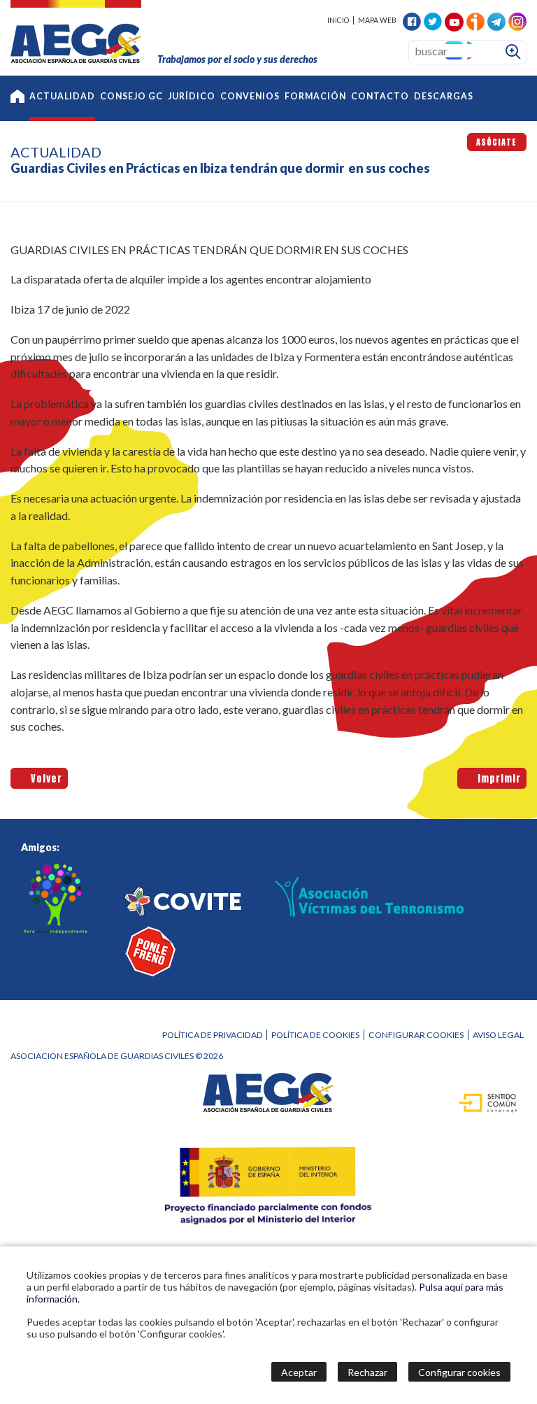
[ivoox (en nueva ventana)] (475, 20)
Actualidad (62, 96)
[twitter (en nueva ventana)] (433, 20)
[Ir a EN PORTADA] (17, 98)
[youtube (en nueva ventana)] (454, 20)
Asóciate (496, 142)
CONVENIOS (250, 96)
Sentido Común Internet (480, 1101)
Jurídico (191, 96)
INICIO (338, 20)
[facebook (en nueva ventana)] (412, 20)
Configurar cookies (416, 1035)
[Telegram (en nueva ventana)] (496, 20)
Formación (315, 96)
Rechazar (367, 1372)
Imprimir (496, 778)
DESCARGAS (443, 96)
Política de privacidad (212, 1035)
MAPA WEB (377, 20)
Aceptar (299, 1372)
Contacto (380, 96)
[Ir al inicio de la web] (75, 58)
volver (43, 778)
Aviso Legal (498, 1035)
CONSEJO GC (131, 96)
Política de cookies (315, 1035)
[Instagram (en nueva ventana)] (517, 20)
